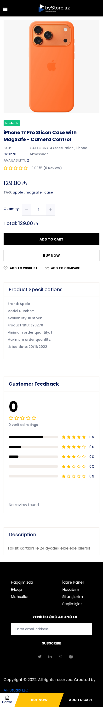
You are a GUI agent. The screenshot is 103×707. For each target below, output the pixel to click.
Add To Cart (81, 699)
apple (18, 192)
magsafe (34, 192)
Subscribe (51, 643)
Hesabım (70, 589)
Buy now (51, 255)
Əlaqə (16, 589)
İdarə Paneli (73, 582)
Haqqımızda (22, 582)
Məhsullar (20, 596)
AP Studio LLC (16, 690)
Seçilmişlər (72, 604)
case (48, 192)
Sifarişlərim (72, 596)
